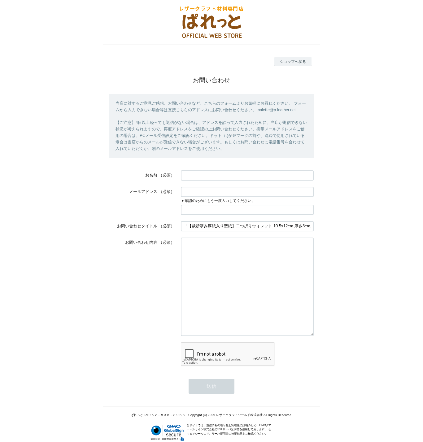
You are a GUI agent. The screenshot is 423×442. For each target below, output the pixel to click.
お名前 (151, 175)
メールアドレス (143, 191)
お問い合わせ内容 (141, 242)
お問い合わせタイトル (137, 226)
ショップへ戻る (293, 61)
